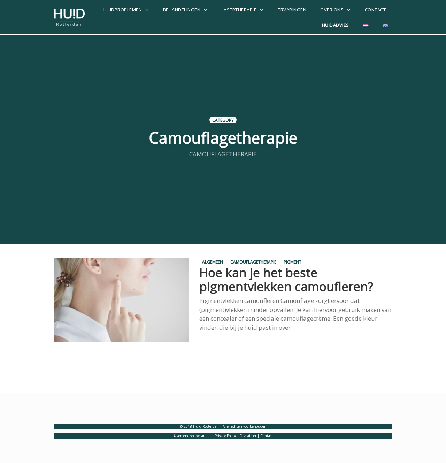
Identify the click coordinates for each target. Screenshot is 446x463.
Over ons (332, 10)
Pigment (292, 262)
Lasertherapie (239, 10)
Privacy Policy (225, 435)
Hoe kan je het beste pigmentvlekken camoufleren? (286, 279)
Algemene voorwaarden (192, 435)
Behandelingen (182, 10)
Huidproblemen (122, 10)
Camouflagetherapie (253, 262)
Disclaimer (248, 435)
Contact (375, 10)
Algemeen (212, 262)
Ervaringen (292, 10)
